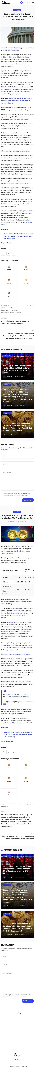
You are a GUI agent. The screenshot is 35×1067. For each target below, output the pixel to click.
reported (24, 75)
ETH (2, 87)
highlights (26, 643)
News (12, 312)
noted (28, 709)
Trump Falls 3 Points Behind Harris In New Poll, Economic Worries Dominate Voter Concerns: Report (16, 101)
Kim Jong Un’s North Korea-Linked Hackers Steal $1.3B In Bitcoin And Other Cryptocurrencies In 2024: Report (17, 369)
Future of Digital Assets (14, 723)
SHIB (2, 549)
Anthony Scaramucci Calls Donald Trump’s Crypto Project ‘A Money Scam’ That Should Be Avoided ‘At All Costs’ (18, 336)
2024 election (5, 305)
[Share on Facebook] (3, 752)
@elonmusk (11, 694)
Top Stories (18, 312)
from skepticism (15, 119)
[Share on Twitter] (8, 752)
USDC (9, 89)
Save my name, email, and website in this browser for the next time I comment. (17, 494)
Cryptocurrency (6, 310)
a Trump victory (17, 611)
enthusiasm (25, 119)
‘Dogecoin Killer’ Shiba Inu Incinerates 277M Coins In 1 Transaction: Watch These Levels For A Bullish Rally (18, 734)
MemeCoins (14, 804)
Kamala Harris (5, 312)
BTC (16, 84)
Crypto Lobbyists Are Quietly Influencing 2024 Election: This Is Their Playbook (18, 837)
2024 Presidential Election (8, 308)
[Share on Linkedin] (13, 752)
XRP (15, 87)
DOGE (15, 546)
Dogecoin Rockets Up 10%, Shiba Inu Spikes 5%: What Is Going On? (15, 322)
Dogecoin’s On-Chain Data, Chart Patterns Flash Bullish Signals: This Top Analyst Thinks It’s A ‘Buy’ (16, 601)
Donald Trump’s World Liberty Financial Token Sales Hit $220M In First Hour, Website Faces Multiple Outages (18, 236)
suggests (13, 622)
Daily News (17, 10)
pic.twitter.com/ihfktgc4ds (18, 697)
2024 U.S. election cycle (12, 50)
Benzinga (9, 376)
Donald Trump (15, 310)
